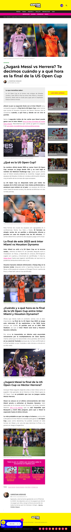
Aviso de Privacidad (28, 522)
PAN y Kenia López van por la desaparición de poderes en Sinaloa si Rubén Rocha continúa (57, 168)
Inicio (5, 16)
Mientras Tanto (46, 11)
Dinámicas (40, 14)
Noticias (18, 11)
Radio (46, 14)
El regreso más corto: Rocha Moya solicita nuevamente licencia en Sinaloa (57, 107)
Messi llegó (7, 258)
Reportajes (26, 14)
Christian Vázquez (15, 81)
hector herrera (11, 487)
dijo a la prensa (16, 407)
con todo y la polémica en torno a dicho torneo (23, 126)
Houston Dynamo (20, 487)
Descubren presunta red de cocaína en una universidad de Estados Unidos (57, 153)
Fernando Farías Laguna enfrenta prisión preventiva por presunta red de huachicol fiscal (57, 122)
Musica (24, 11)
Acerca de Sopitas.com (41, 522)
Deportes (30, 11)
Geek (53, 11)
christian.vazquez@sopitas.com (19, 496)
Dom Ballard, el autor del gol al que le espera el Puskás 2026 (57, 184)
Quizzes (33, 14)
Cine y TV (38, 11)
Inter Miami (28, 487)
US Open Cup (34, 487)
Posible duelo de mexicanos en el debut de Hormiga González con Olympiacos (57, 137)
